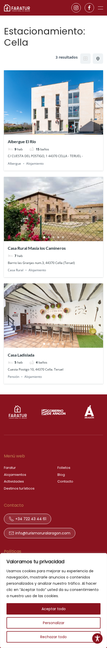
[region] (53, 600)
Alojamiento (35, 163)
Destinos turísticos (19, 488)
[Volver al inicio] (17, 8)
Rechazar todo (53, 636)
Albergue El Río (22, 141)
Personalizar (53, 622)
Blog (61, 474)
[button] (100, 8)
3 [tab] (53, 131)
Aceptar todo (54, 608)
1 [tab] (44, 131)
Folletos (63, 467)
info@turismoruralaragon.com (42, 533)
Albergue (14, 163)
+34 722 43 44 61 (30, 518)
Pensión (13, 376)
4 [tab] (58, 131)
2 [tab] (49, 131)
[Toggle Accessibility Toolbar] (97, 638)
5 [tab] (63, 131)
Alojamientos (15, 474)
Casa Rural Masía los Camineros (37, 248)
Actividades (14, 481)
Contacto (65, 481)
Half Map (98, 58)
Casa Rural (15, 270)
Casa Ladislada (21, 354)
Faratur (10, 467)
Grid (85, 58)
